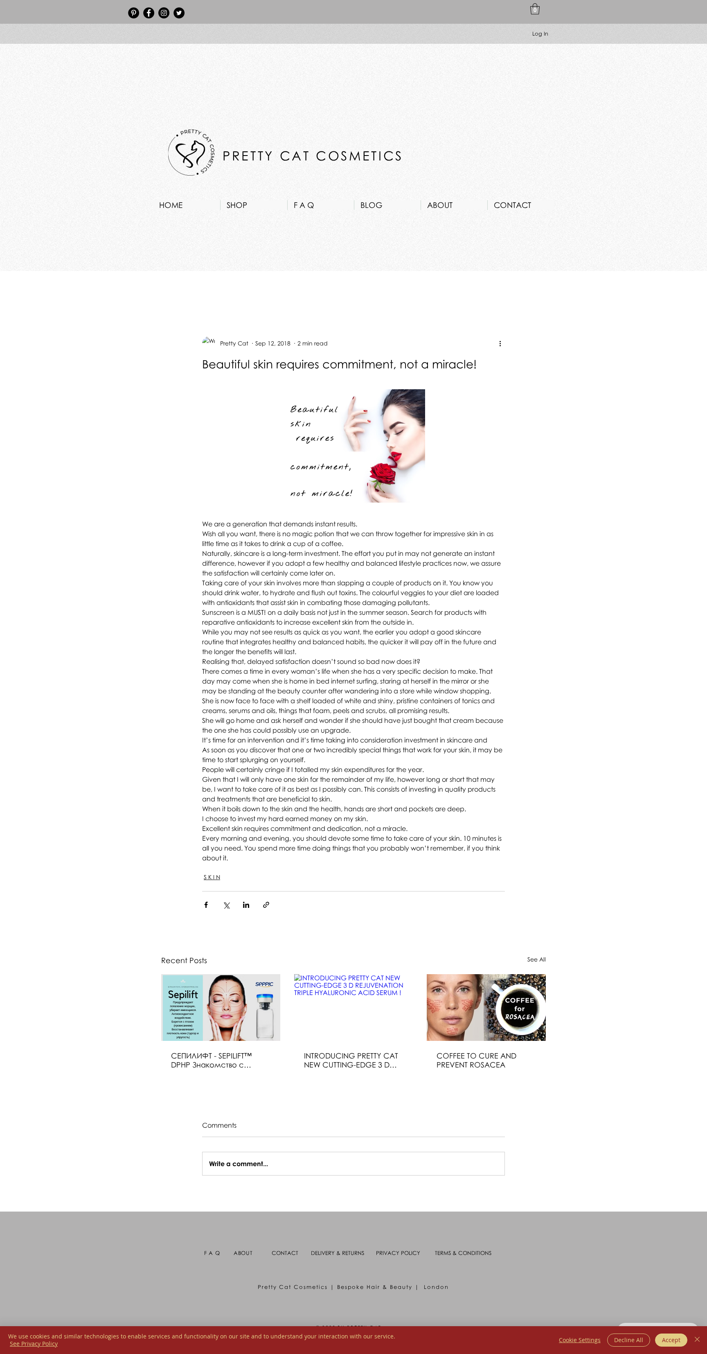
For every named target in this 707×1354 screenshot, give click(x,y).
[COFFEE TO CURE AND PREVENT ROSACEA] (486, 1007)
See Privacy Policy (34, 1343)
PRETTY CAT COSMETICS (316, 155)
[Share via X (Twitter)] (226, 905)
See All (536, 959)
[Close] (697, 1340)
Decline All (628, 1340)
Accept (671, 1340)
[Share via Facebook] (206, 905)
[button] (535, 8)
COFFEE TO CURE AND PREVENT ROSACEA (476, 1060)
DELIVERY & (326, 1253)
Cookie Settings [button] (580, 1340)
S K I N (212, 876)
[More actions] (500, 343)
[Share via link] (266, 905)
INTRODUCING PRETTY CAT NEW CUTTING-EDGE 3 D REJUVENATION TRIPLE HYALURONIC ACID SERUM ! (353, 1060)
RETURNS (353, 1253)
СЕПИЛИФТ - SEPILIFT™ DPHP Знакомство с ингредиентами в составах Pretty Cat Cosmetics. (211, 1060)
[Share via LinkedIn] (246, 905)
